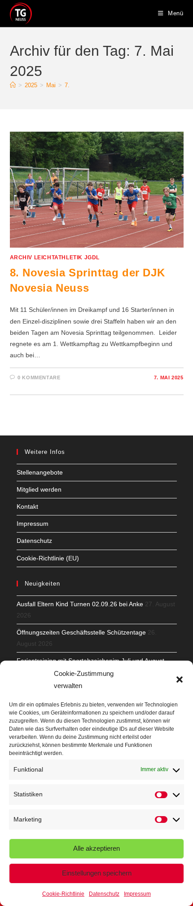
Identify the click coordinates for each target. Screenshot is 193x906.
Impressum (137, 894)
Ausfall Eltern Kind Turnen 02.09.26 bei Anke (80, 604)
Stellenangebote (40, 472)
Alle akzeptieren (96, 848)
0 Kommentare (39, 377)
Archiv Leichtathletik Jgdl (55, 257)
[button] (179, 679)
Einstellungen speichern (97, 873)
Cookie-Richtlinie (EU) (48, 558)
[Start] (13, 85)
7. (67, 85)
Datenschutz (104, 894)
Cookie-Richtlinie (63, 894)
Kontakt (27, 506)
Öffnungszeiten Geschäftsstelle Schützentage (81, 632)
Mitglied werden (39, 489)
